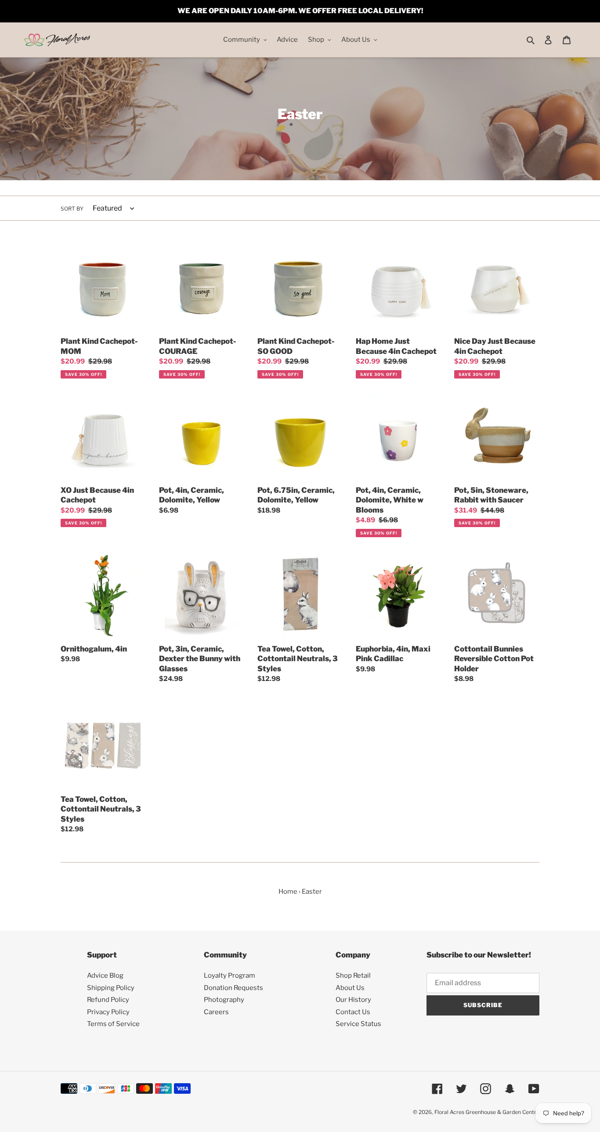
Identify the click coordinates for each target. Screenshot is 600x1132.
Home (287, 891)
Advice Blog (105, 975)
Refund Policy (108, 1000)
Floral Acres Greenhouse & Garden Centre (486, 1112)
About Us (350, 988)
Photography (224, 1000)
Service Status (358, 1024)
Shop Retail (353, 975)
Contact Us (353, 1012)
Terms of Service (113, 1024)
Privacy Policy (108, 1012)
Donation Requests (233, 988)
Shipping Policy (110, 988)
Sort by (72, 208)
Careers (216, 1012)
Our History (353, 1000)
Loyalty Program (229, 975)
